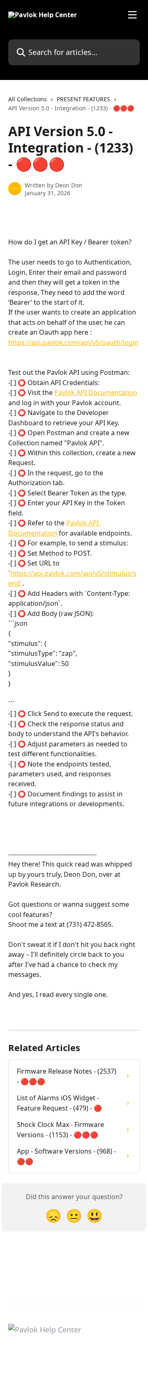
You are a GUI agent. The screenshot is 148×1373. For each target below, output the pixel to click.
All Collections (27, 99)
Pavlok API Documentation (95, 392)
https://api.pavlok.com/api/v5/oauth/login (73, 342)
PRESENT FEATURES (83, 99)
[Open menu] (132, 15)
